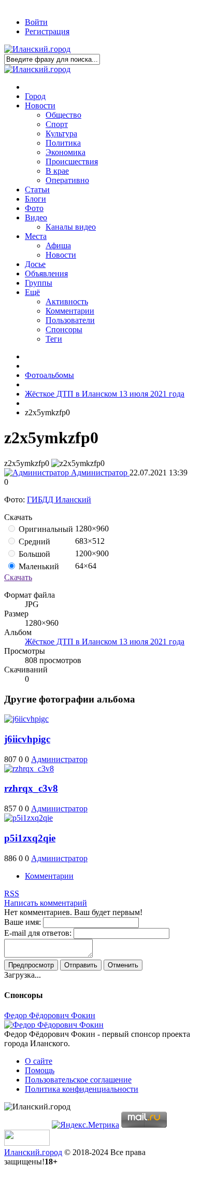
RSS (11, 893)
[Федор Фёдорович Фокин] (54, 1024)
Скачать (18, 577)
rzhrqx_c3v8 (31, 788)
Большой (33, 554)
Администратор (99, 472)
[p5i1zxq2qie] (28, 817)
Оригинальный (45, 529)
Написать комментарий (45, 902)
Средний (33, 541)
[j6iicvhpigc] (26, 718)
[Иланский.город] (37, 49)
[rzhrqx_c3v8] (29, 768)
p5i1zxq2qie (29, 838)
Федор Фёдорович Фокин (49, 1015)
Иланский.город (33, 1152)
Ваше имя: (22, 922)
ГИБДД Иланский (59, 499)
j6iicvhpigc (27, 739)
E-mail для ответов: (37, 933)
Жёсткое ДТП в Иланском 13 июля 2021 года (104, 641)
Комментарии (49, 875)
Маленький (38, 566)
